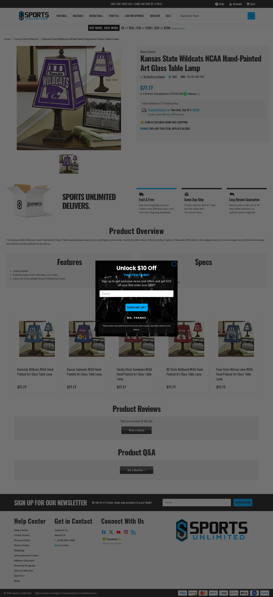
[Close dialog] (174, 264)
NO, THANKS (136, 318)
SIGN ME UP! (136, 307)
